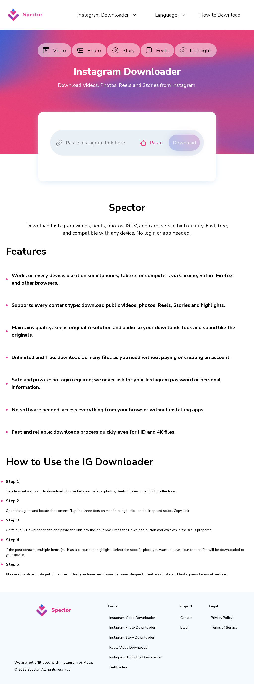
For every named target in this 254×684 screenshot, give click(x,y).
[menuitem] (107, 15)
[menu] (145, 15)
